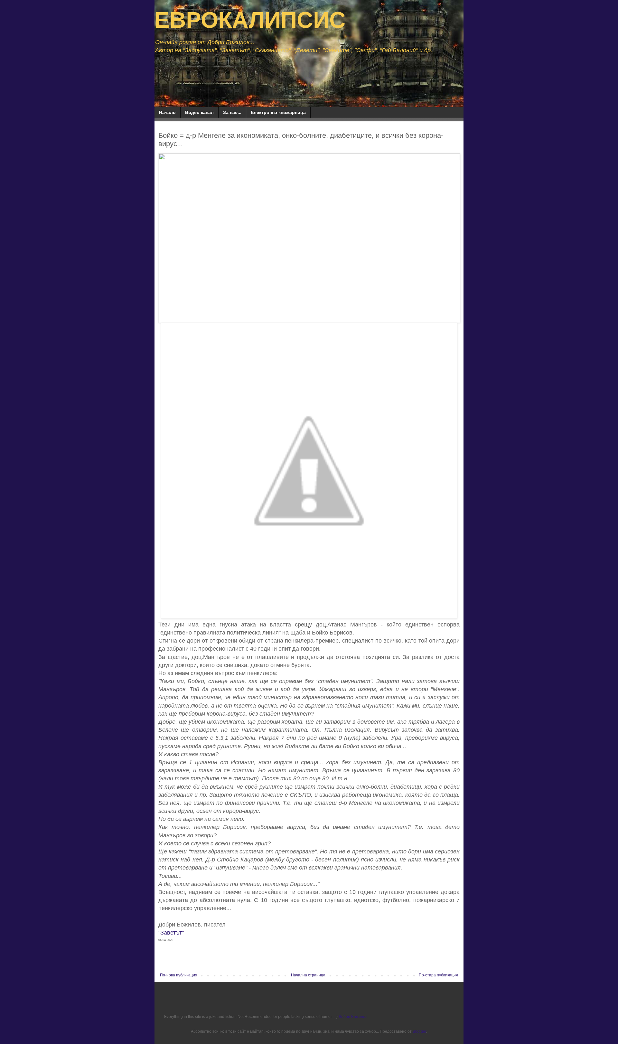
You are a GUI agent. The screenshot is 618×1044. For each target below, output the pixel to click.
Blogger (419, 1031)
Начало (167, 112)
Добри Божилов (353, 1016)
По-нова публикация (178, 975)
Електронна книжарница (278, 112)
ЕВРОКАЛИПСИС (250, 20)
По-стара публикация (438, 975)
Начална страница (308, 975)
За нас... (232, 112)
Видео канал (199, 112)
